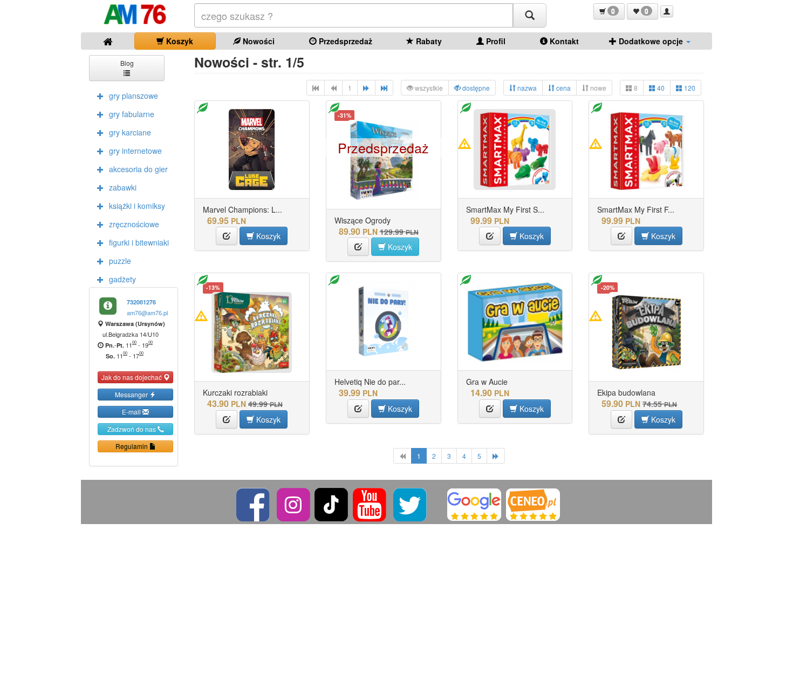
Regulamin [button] (132, 446)
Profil (494, 41)
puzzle (120, 260)
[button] (609, 11)
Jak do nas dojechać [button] (132, 377)
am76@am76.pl (147, 312)
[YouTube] (370, 503)
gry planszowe (133, 95)
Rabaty (428, 41)
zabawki (122, 187)
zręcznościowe (134, 224)
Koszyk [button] (267, 235)
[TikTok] (331, 503)
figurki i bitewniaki (139, 242)
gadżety (122, 279)
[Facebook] (254, 503)
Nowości (258, 41)
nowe (597, 87)
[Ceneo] (533, 503)
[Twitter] (411, 503)
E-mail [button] (132, 411)
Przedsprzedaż (344, 41)
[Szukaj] (529, 15)
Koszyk (178, 41)
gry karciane (130, 132)
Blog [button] (127, 62)
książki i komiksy (137, 205)
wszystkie (428, 87)
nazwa (526, 87)
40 (660, 87)
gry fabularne (131, 113)
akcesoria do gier (138, 169)
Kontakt (563, 41)
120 (688, 87)
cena (563, 87)
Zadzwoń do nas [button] (132, 428)
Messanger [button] (132, 394)
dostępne (475, 87)
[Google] (474, 503)
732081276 (141, 302)
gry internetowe (135, 150)
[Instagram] (294, 503)
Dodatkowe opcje (651, 41)
